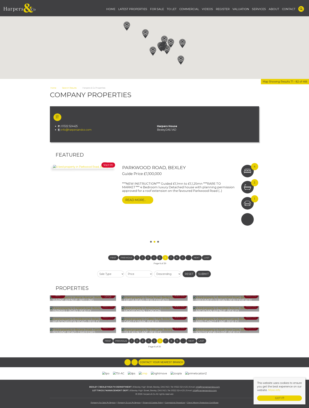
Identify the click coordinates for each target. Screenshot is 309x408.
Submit (203, 274)
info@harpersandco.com (76, 129)
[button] (145, 33)
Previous (126, 257)
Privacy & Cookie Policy (153, 402)
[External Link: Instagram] (134, 362)
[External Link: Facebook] (127, 362)
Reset (189, 274)
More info (274, 390)
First (113, 257)
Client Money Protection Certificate (203, 402)
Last (206, 257)
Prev (54, 200)
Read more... (135, 200)
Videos (207, 9)
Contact (288, 9)
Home (110, 9)
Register (223, 9)
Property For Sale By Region (103, 402)
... (188, 257)
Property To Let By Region (129, 402)
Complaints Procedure (175, 402)
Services (259, 9)
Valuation (240, 9)
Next (254, 200)
